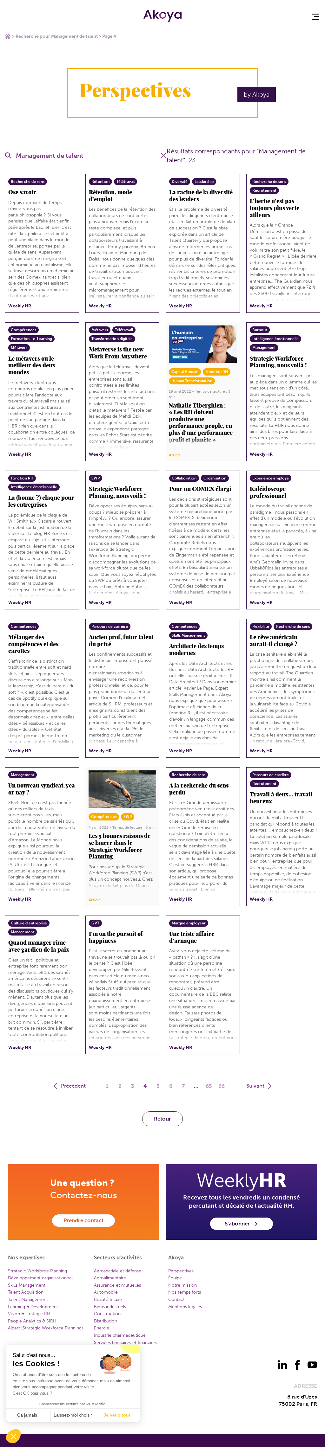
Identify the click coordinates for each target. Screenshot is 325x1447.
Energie (101, 1328)
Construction (107, 1313)
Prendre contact (83, 1220)
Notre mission (182, 1285)
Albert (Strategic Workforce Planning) (45, 1328)
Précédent (73, 1086)
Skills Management (26, 1285)
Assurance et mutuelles (117, 1285)
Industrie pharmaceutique (120, 1335)
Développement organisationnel (40, 1278)
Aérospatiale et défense (117, 1271)
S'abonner (237, 1223)
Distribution (105, 1321)
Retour (162, 1119)
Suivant (255, 1086)
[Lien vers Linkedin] (282, 1365)
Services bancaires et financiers (125, 1342)
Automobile (106, 1292)
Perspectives (181, 1271)
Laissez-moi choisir (73, 1415)
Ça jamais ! (28, 1415)
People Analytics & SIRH (32, 1321)
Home (7, 36)
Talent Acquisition (25, 1292)
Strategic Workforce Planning (37, 1271)
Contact (176, 1299)
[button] (13, 1436)
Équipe (175, 1278)
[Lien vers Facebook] (297, 1365)
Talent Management (28, 1299)
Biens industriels (110, 1306)
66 (221, 1086)
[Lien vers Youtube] (312, 1365)
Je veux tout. (117, 1415)
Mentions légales (185, 1306)
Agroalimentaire (110, 1278)
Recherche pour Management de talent (57, 36)
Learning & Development (33, 1306)
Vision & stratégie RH (29, 1313)
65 (209, 1086)
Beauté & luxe (108, 1299)
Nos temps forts (184, 1292)
